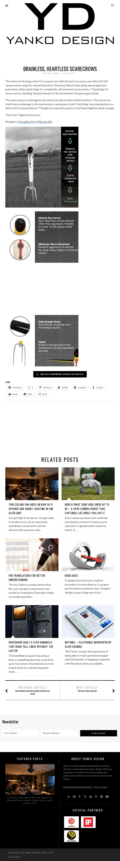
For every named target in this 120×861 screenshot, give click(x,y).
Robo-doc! (71, 575)
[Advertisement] (60, 54)
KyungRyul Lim (26, 121)
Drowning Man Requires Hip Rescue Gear (32, 690)
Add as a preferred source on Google (62, 374)
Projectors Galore (87, 688)
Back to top (13, 857)
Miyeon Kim (45, 121)
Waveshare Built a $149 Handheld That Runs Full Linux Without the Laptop (31, 646)
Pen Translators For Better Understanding (27, 577)
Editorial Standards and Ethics (77, 787)
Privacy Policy (100, 787)
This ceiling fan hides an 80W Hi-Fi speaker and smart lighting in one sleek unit (31, 508)
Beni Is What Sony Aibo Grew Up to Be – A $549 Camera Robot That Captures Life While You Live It (87, 508)
